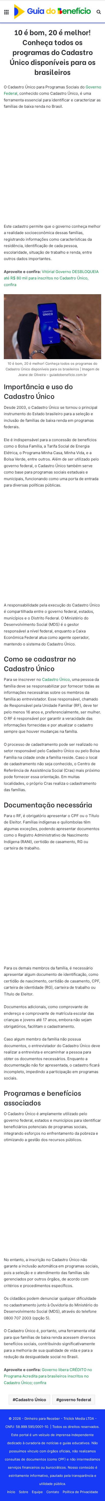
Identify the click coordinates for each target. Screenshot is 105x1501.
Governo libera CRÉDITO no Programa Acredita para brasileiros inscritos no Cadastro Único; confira (48, 1376)
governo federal (75, 1399)
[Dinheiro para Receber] (52, 11)
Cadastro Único (56, 679)
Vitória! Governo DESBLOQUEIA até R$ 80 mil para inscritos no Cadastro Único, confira (51, 278)
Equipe (37, 1492)
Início (11, 1492)
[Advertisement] (52, 168)
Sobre (23, 1492)
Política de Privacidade (80, 1492)
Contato (52, 1492)
